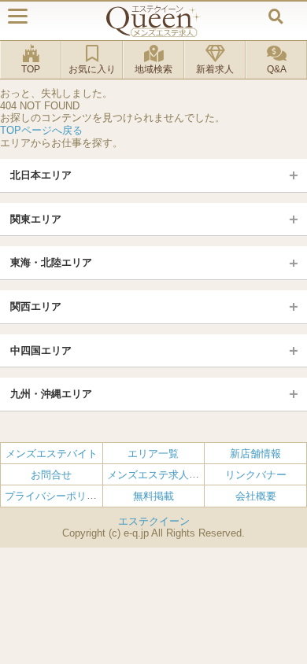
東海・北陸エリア (51, 262)
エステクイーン (154, 521)
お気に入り (92, 69)
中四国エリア (41, 350)
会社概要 (255, 496)
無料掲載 (153, 496)
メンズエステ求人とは (158, 475)
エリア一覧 (153, 453)
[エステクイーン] (153, 21)
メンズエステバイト (52, 453)
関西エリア (35, 306)
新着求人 (215, 69)
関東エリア (35, 219)
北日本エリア (41, 175)
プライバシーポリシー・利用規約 (81, 496)
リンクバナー (256, 475)
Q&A (277, 69)
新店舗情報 (255, 453)
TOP (30, 69)
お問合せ (51, 475)
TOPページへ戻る (41, 130)
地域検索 (153, 69)
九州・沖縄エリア (51, 394)
